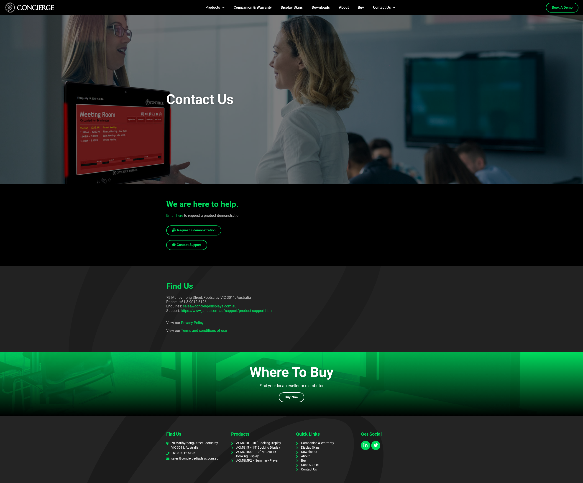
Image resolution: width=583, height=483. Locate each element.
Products (212, 7)
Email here (174, 215)
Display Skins (292, 7)
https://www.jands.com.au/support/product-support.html (227, 311)
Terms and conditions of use (204, 330)
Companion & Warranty (253, 7)
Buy (361, 7)
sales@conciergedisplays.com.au (209, 306)
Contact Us (382, 7)
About (344, 7)
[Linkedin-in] (365, 445)
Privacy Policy (192, 323)
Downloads (321, 7)
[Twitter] (375, 445)
